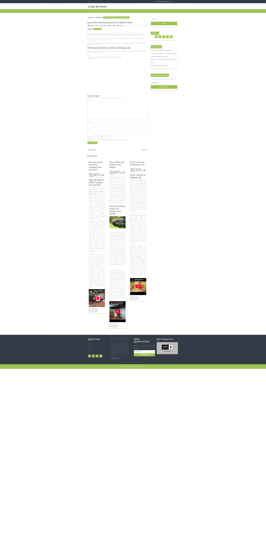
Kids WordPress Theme (129, 366)
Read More (93, 310)
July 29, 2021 (115, 171)
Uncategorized (99, 17)
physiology (98, 43)
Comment (90, 100)
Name (89, 121)
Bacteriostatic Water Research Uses (160, 56)
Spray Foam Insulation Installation (159, 65)
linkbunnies (104, 25)
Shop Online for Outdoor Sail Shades (116, 164)
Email (89, 129)
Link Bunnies (97, 6)
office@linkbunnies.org (164, 1)
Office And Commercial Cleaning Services (161, 50)
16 (126, 347)
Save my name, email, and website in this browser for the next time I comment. (108, 139)
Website (89, 136)
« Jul (112, 360)
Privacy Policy (111, 11)
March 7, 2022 (135, 168)
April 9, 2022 (94, 173)
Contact (102, 11)
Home (90, 11)
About (96, 11)
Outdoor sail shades (114, 177)
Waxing (133, 33)
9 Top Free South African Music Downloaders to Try (164, 53)
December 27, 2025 (94, 25)
